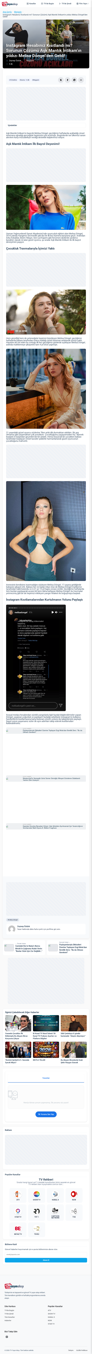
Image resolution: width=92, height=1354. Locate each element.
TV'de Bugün (9, 1310)
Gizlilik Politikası (81, 1350)
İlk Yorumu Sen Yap (46, 1114)
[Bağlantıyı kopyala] (81, 80)
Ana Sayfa (7, 12)
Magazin (18, 12)
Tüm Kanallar (10, 1317)
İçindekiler (12, 125)
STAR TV (51, 1324)
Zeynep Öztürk (15, 61)
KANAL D (51, 1317)
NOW (50, 1320)
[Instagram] (7, 1337)
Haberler (8, 1320)
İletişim (70, 1350)
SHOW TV (51, 1314)
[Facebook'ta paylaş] (67, 80)
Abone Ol (46, 1260)
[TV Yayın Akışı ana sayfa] (14, 1285)
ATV (49, 1310)
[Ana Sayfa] (10, 3)
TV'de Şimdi (9, 1314)
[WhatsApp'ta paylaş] (74, 80)
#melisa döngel (13, 920)
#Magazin (35, 80)
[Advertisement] (46, 103)
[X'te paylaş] (61, 80)
